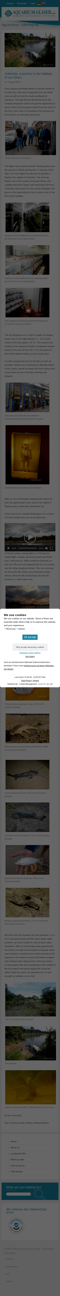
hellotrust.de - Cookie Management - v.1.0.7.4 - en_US (30, 684)
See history (30, 656)
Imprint (36, 681)
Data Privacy (26, 681)
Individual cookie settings (30, 653)
